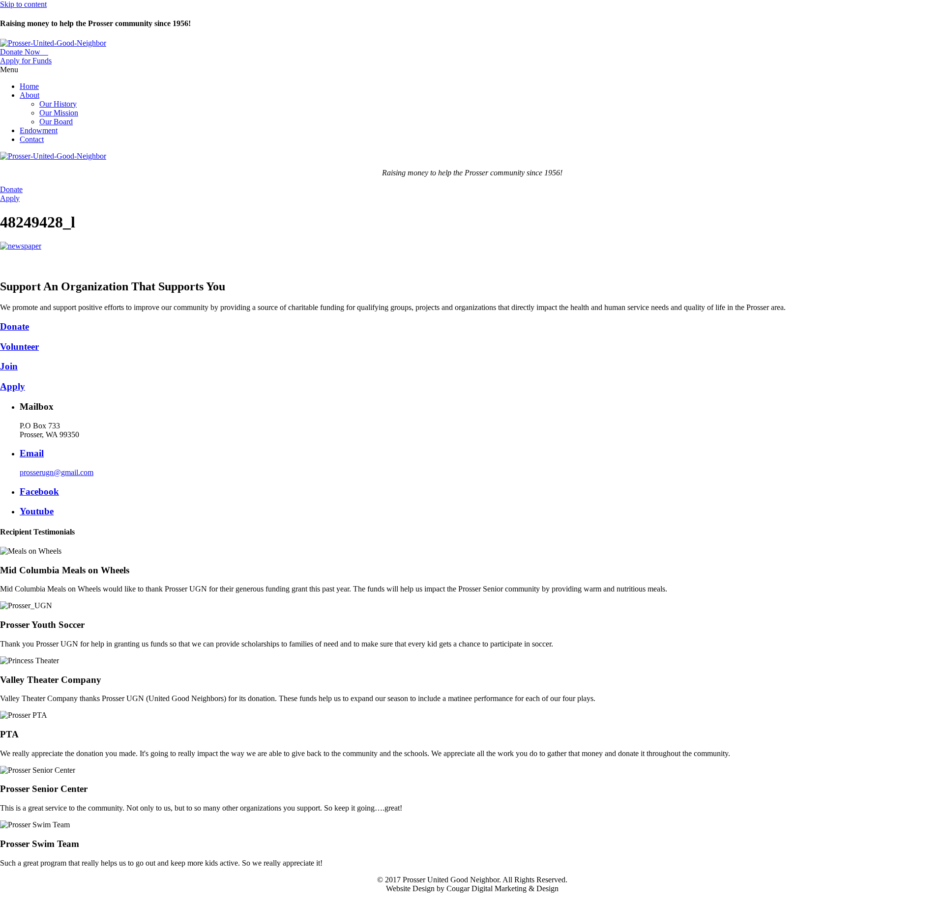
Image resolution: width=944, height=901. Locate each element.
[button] (24, 52)
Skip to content (23, 4)
